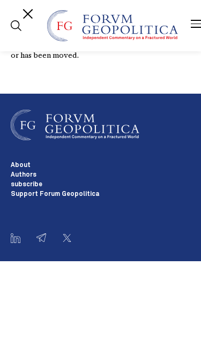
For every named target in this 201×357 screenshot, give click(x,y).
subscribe (26, 184)
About (21, 165)
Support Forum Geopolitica (55, 194)
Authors (23, 175)
